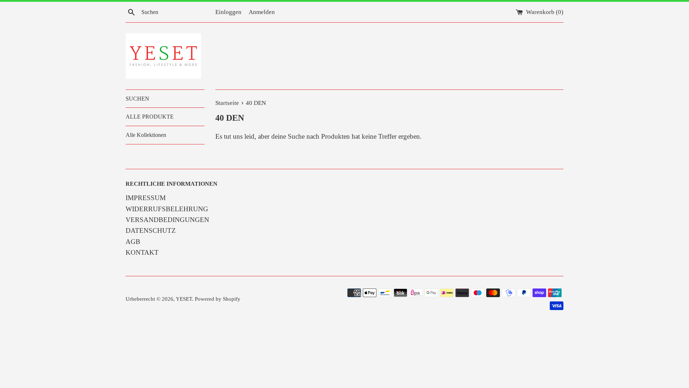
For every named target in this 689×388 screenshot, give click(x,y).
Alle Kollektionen (146, 135)
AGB (133, 241)
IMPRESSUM (146, 198)
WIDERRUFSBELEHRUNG (167, 209)
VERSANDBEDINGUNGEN (167, 219)
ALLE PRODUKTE (150, 117)
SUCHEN (137, 99)
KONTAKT (142, 252)
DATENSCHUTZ (151, 230)
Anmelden (262, 12)
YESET (184, 299)
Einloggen (228, 12)
